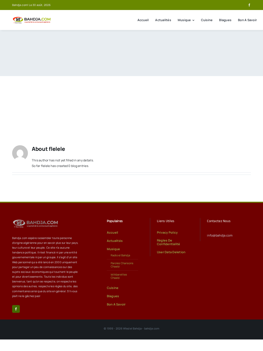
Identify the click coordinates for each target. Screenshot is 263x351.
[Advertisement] (131, 105)
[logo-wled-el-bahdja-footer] (36, 219)
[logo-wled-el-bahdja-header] (32, 17)
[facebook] (249, 5)
